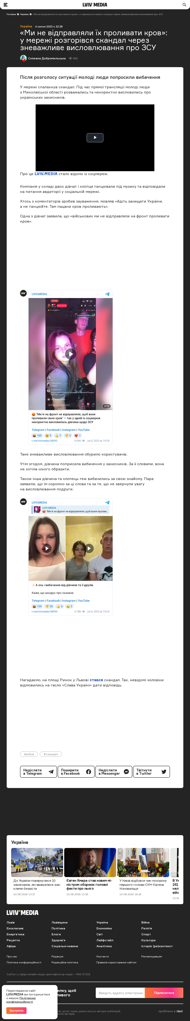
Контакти (102, 956)
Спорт (146, 934)
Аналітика (104, 946)
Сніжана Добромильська (47, 58)
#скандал (51, 754)
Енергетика (15, 934)
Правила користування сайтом (116, 962)
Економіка (104, 928)
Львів (11, 922)
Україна (24, 14)
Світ (99, 934)
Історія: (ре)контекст (157, 946)
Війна (145, 922)
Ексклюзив (15, 928)
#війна (29, 754)
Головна (11, 14)
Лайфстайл (104, 940)
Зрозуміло (16, 1010)
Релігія (146, 928)
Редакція (57, 956)
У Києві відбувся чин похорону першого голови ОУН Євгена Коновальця (143, 884)
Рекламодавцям (151, 956)
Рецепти (13, 940)
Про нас (12, 956)
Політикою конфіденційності (21, 1000)
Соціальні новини (65, 946)
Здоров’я (58, 940)
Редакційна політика (65, 962)
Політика (58, 928)
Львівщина (60, 922)
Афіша (11, 946)
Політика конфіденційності (24, 962)
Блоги (56, 934)
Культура (148, 940)
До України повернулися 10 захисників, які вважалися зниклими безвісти (37, 884)
